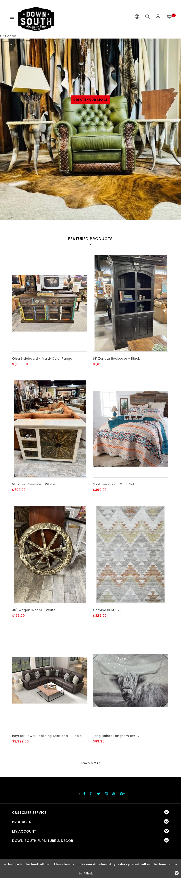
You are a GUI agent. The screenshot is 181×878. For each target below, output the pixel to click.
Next (174, 179)
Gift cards (8, 36)
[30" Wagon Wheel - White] (49, 554)
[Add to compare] (36, 371)
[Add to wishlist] (25, 371)
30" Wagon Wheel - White (34, 610)
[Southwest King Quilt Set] (130, 428)
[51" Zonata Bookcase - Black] (130, 303)
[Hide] (176, 873)
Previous (7, 179)
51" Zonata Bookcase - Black (116, 358)
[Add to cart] (15, 371)
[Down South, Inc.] (36, 17)
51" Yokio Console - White (33, 484)
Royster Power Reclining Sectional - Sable (47, 736)
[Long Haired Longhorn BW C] (130, 680)
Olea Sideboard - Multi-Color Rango (42, 358)
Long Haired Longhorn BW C (116, 736)
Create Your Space (90, 99)
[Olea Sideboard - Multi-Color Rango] (49, 303)
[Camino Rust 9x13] (130, 554)
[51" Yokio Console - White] (49, 428)
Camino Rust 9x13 (107, 610)
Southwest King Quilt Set (113, 484)
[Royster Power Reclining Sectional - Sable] (49, 680)
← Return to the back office (26, 864)
